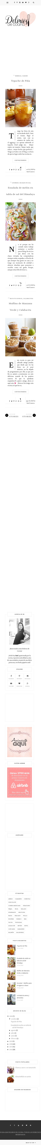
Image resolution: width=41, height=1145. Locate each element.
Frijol (10, 909)
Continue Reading (21, 160)
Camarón (18, 899)
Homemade (12, 912)
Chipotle (27, 899)
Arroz (10, 899)
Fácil (16, 909)
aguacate (11, 925)
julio (12, 1033)
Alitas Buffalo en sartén (23, 1077)
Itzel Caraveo (31, 172)
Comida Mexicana (14, 905)
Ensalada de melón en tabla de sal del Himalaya (20, 191)
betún (20, 925)
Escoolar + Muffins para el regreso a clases (24, 984)
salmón (11, 932)
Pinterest (19, 678)
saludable (20, 932)
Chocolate (12, 902)
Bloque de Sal (25, 183)
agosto (13, 1030)
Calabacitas (28, 298)
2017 (10, 1047)
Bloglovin (19, 686)
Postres (11, 919)
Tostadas (18, 922)
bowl (26, 925)
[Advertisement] (20, 54)
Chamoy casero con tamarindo (25, 1068)
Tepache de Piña (20, 81)
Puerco (18, 919)
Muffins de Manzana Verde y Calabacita (20, 306)
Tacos (10, 922)
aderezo (15, 183)
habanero (20, 929)
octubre (14, 1019)
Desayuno (26, 905)
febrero (13, 1039)
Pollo (25, 915)
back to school (16, 298)
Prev (8, 108)
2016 (10, 1050)
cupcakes (11, 929)
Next (32, 108)
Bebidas (18, 76)
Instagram (27, 678)
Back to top (30, 1142)
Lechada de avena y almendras (23, 997)
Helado (23, 909)
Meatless (21, 912)
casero (25, 76)
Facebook (11, 678)
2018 (10, 1044)
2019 (10, 1041)
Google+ (27, 686)
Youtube (11, 686)
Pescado (17, 915)
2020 (10, 1016)
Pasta (10, 915)
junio (13, 1036)
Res (25, 919)
